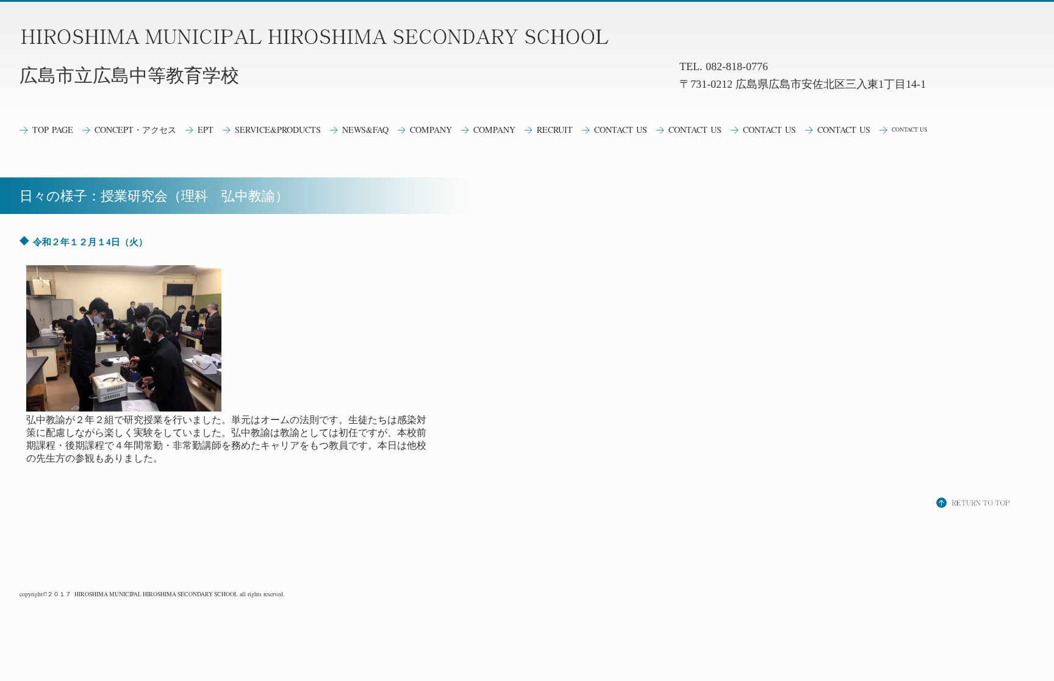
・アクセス (135, 129)
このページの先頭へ (974, 503)
